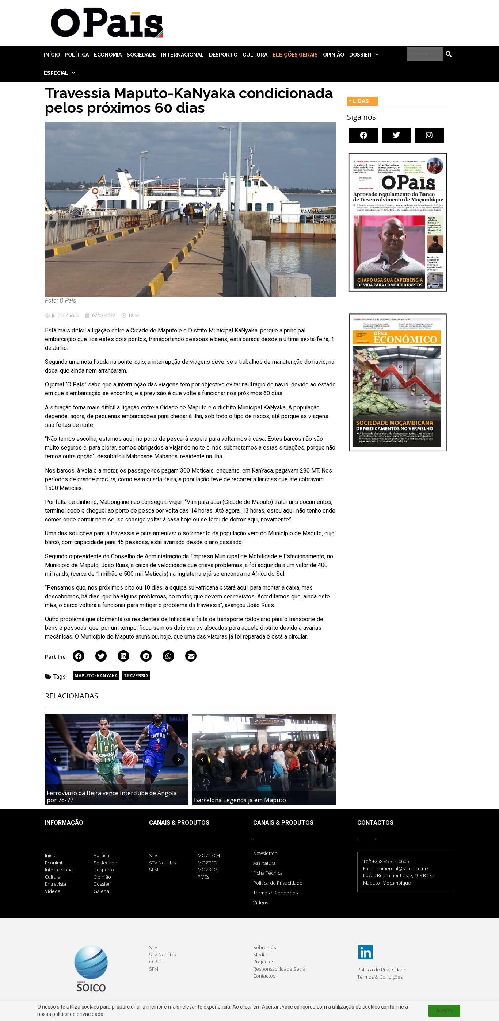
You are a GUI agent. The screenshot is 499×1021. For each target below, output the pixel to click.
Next (178, 759)
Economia (108, 55)
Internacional (182, 55)
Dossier (360, 55)
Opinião (333, 55)
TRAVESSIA (135, 675)
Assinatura (264, 863)
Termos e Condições (275, 892)
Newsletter (265, 853)
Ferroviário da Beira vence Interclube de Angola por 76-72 (112, 796)
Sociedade (141, 55)
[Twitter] (396, 135)
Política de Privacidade (277, 882)
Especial (56, 73)
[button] (78, 656)
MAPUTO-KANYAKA (96, 675)
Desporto (223, 55)
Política (76, 55)
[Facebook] (363, 135)
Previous (55, 759)
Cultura (255, 55)
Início (52, 55)
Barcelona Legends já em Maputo (240, 800)
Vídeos (260, 902)
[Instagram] (429, 135)
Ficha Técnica (268, 873)
